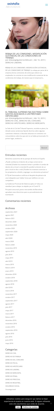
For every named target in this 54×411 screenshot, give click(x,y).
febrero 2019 (10, 268)
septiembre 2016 (11, 330)
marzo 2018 (9, 291)
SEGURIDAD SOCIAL (12, 386)
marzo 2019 (9, 264)
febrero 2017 (10, 317)
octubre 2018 (10, 278)
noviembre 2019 (11, 248)
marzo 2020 (9, 241)
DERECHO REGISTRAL (12, 383)
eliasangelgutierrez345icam (20, 60)
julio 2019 (8, 255)
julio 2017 (8, 307)
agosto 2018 (9, 284)
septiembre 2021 (11, 212)
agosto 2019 (9, 251)
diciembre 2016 (10, 320)
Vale (18, 407)
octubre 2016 (10, 327)
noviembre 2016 (11, 324)
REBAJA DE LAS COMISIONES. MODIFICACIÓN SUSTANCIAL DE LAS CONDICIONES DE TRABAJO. (26, 55)
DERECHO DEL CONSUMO (30, 120)
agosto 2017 (9, 304)
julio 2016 (8, 337)
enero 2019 (9, 271)
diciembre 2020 (10, 222)
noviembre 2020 (11, 225)
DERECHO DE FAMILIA (13, 356)
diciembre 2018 (10, 274)
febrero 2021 (10, 218)
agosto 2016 (9, 333)
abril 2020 (8, 238)
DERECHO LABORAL (13, 62)
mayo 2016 (9, 343)
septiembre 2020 (11, 232)
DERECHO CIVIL (11, 120)
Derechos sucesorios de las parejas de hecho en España (25, 159)
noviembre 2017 (11, 294)
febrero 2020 (10, 245)
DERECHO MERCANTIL (35, 123)
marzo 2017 (9, 314)
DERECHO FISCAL (11, 363)
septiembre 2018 (11, 281)
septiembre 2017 (11, 301)
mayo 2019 (9, 258)
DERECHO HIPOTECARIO (15, 123)
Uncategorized (10, 389)
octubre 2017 (10, 297)
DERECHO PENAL (11, 376)
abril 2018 (8, 287)
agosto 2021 (9, 215)
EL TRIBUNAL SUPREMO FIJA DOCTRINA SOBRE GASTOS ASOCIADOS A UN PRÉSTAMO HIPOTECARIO (26, 114)
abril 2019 (8, 261)
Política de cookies (30, 407)
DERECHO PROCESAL (12, 379)
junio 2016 (9, 340)
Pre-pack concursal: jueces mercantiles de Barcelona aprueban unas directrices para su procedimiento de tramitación (23, 192)
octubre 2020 (10, 228)
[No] (51, 403)
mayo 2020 (9, 235)
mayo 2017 (9, 310)
